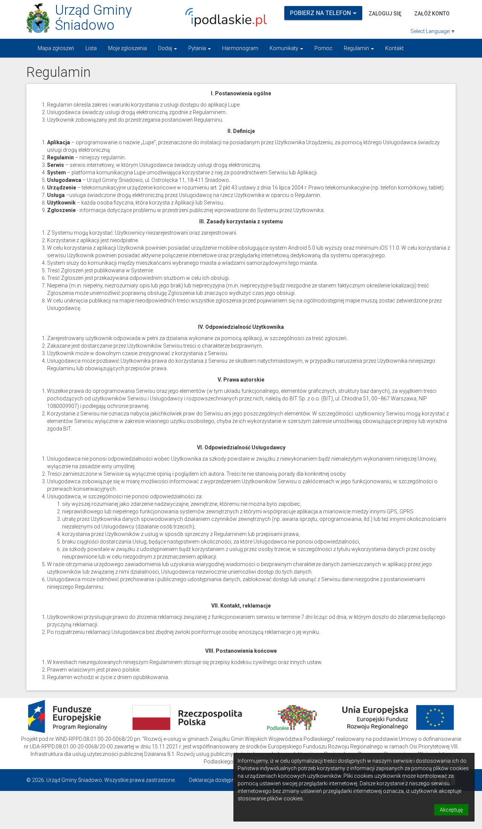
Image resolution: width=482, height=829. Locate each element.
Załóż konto (432, 14)
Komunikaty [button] (284, 48)
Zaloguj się (385, 14)
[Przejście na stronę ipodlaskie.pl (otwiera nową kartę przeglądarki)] (224, 17)
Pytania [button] (197, 48)
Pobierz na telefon (320, 13)
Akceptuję (451, 810)
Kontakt (394, 48)
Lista (91, 48)
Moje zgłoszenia (127, 48)
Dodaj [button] (165, 48)
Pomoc (323, 48)
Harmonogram (240, 48)
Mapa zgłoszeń (56, 48)
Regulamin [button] (357, 48)
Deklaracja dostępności (217, 780)
